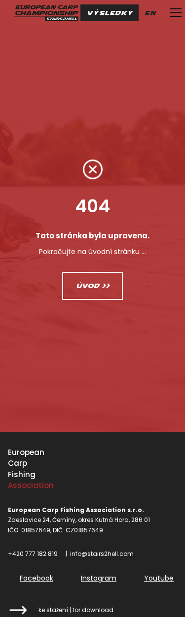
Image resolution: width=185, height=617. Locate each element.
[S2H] (46, 13)
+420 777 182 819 (33, 554)
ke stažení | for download (75, 610)
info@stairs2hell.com (102, 554)
